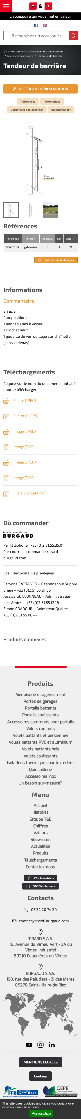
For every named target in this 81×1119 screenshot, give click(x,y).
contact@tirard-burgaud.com (44, 920)
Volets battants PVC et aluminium (40, 742)
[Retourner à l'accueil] (40, 6)
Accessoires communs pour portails (40, 722)
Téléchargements (40, 860)
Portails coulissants (40, 715)
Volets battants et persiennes (40, 735)
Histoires (40, 812)
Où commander (61, 109)
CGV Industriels (44, 878)
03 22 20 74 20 (44, 909)
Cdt (59, 238)
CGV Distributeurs (44, 886)
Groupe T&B (40, 819)
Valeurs (41, 833)
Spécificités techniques (59, 260)
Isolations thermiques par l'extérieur (40, 763)
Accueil (40, 805)
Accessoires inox (40, 776)
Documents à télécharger (27, 109)
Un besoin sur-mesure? (40, 783)
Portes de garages (40, 701)
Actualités (40, 846)
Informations (52, 101)
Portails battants (40, 708)
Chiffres (40, 826)
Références (28, 101)
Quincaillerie (40, 769)
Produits (40, 853)
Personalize (41, 1113)
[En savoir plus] (20, 1091)
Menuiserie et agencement (41, 694)
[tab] (11, 210)
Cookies (40, 1076)
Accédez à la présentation (43, 89)
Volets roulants (40, 728)
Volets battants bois (40, 749)
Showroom (41, 839)
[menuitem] (36, 25)
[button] (6, 6)
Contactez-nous (40, 867)
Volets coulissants (41, 756)
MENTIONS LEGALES (41, 1062)
